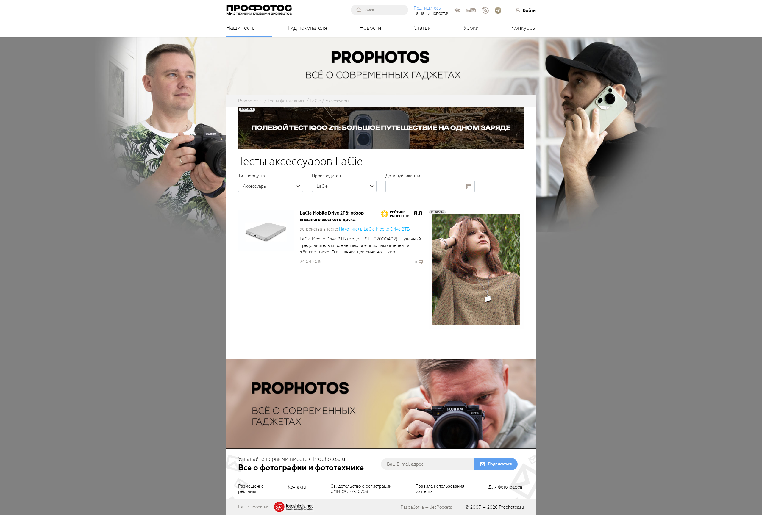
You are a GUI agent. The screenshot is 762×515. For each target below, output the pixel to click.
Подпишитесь (427, 8)
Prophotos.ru (511, 507)
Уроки (471, 28)
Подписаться (500, 464)
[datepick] (430, 186)
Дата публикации (402, 176)
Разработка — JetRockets (426, 507)
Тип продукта (251, 176)
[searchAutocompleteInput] (382, 10)
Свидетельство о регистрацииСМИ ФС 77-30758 (360, 489)
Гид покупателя (307, 28)
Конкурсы (523, 28)
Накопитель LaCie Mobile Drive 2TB (374, 229)
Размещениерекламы (251, 489)
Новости (370, 28)
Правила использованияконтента (439, 489)
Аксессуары (255, 186)
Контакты (297, 487)
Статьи (422, 28)
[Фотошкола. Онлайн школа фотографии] (294, 507)
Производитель (327, 176)
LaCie (322, 186)
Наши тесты (241, 28)
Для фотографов (505, 487)
